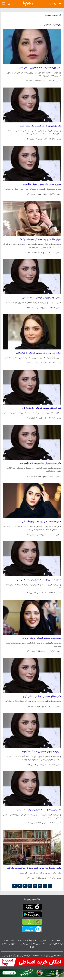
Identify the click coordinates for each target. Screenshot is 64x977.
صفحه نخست (55, 940)
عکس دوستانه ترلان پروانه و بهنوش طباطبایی (41, 521)
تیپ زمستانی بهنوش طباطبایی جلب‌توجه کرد (41, 408)
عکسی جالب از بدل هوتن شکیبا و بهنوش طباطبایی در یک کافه (34, 868)
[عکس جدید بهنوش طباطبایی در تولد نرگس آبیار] (32, 442)
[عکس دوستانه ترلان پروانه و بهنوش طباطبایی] (32, 500)
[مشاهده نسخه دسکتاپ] (3, 4)
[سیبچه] (32, 907)
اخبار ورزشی (32, 940)
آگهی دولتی (25, 943)
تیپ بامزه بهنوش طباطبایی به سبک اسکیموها (41, 751)
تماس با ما (10, 940)
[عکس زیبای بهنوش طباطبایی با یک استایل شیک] (32, 105)
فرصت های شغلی (56, 943)
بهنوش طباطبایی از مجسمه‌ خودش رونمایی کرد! (40, 239)
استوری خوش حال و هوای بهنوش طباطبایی (42, 184)
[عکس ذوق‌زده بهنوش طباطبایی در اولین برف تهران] (32, 788)
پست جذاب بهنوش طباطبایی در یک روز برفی (41, 638)
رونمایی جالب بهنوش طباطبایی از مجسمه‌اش (41, 297)
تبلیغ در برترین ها (39, 943)
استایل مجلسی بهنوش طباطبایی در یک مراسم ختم (39, 580)
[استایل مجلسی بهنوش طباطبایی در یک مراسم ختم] (32, 558)
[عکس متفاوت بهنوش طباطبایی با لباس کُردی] (32, 675)
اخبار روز (43, 940)
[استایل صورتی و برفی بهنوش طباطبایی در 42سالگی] (32, 331)
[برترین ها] (28, 3)
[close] (2, 956)
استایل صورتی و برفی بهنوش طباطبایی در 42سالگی (38, 353)
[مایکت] (32, 930)
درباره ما (21, 940)
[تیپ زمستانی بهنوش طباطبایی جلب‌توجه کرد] (32, 387)
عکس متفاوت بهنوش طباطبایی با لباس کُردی (42, 696)
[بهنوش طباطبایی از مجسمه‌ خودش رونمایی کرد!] (32, 218)
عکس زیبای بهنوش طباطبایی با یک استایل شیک (40, 126)
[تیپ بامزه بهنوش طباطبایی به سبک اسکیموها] (32, 730)
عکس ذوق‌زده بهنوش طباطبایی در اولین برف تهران (39, 810)
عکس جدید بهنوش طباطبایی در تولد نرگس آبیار (40, 463)
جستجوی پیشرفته (11, 943)
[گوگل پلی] (32, 915)
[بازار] (32, 922)
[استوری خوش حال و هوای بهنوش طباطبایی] (32, 163)
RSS (32, 947)
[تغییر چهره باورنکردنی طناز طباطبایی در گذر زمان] (32, 46)
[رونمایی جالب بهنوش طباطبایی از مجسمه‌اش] (32, 276)
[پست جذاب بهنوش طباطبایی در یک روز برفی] (32, 617)
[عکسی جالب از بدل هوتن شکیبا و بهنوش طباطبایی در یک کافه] (32, 847)
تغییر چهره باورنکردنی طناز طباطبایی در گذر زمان (40, 68)
